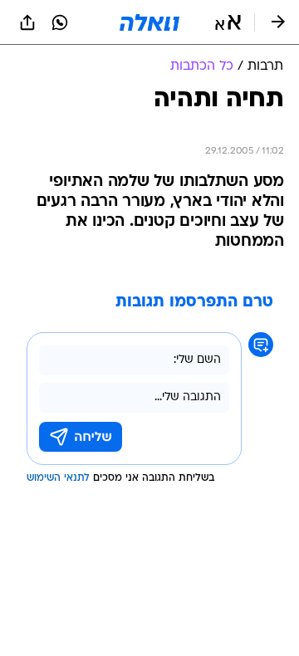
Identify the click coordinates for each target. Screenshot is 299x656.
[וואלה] (149, 22)
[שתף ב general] (27, 22)
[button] (228, 22)
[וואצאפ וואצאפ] (59, 22)
